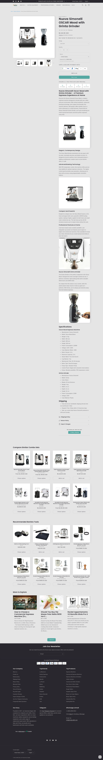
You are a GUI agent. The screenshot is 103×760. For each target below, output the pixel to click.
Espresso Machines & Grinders (73, 676)
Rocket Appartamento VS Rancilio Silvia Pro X (78, 613)
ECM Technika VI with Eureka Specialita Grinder (81, 470)
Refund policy (16, 676)
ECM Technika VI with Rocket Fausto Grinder (61, 470)
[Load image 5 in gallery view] (48, 63)
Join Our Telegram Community (20, 699)
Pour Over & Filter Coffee (72, 684)
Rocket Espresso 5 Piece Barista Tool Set (41, 577)
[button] (23, 5)
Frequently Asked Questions (20, 701)
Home (12, 11)
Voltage (60, 40)
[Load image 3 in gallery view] (34, 63)
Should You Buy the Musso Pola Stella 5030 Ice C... (51, 614)
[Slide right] (53, 63)
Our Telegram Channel (48, 711)
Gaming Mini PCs (70, 701)
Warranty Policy (16, 684)
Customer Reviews (17, 694)
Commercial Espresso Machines (74, 674)
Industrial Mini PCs (70, 699)
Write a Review (76, 433)
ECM (41, 699)
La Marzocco (43, 671)
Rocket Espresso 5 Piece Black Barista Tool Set (21, 577)
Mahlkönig (42, 686)
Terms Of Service (17, 689)
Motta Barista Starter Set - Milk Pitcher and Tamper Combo (81, 577)
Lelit (41, 701)
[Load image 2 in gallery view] (27, 63)
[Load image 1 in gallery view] (19, 63)
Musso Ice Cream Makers (72, 694)
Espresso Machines (17, 11)
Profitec (41, 696)
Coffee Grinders (70, 679)
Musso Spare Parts (70, 696)
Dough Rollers (69, 689)
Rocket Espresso (44, 674)
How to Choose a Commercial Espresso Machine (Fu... (24, 614)
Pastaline (42, 691)
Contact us (15, 674)
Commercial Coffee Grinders (73, 681)
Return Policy (16, 681)
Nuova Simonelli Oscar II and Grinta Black (21, 470)
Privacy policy (16, 686)
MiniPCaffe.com (19, 757)
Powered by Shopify (26, 757)
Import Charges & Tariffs (19, 696)
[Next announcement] (66, 1)
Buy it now (74, 77)
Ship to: (61, 54)
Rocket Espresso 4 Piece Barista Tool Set (61, 577)
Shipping (61, 35)
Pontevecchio (43, 676)
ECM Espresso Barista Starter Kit (61, 544)
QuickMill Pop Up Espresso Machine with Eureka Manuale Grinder (41, 503)
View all (51, 639)
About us (15, 671)
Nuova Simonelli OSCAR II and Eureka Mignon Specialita (41, 471)
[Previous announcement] (36, 1)
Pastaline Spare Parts (71, 691)
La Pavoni (42, 681)
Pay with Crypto (17, 691)
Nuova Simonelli (43, 694)
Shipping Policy (16, 679)
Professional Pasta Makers (72, 686)
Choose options (22, 478)
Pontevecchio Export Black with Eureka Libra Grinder (81, 503)
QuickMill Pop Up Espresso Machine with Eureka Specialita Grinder (61, 503)
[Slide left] (14, 63)
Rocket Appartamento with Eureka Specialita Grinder (21, 503)
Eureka (41, 689)
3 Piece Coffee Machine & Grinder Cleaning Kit (41, 544)
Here (70, 714)
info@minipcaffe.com (71, 720)
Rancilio (41, 679)
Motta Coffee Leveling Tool (21, 544)
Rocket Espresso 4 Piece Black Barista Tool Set (81, 544)
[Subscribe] (62, 654)
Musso (41, 684)
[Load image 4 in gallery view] (41, 63)
